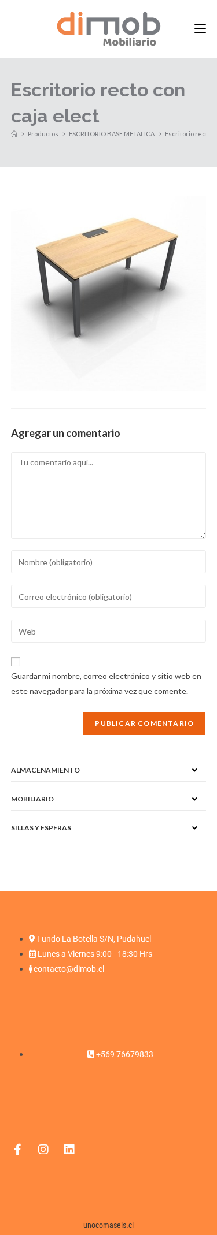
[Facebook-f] (17, 1149)
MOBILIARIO (32, 798)
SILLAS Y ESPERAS (41, 827)
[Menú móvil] (200, 28)
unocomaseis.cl (108, 1225)
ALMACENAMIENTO (45, 770)
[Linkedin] (69, 1149)
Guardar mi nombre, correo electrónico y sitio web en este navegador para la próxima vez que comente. (106, 683)
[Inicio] (14, 133)
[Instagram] (43, 1149)
